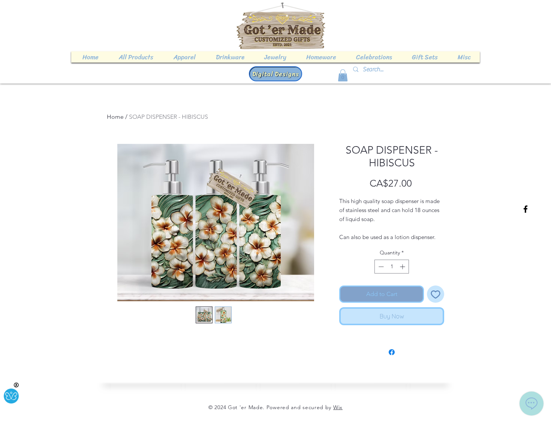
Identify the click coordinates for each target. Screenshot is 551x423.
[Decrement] (380, 266)
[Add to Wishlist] (435, 294)
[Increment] (403, 266)
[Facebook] (525, 209)
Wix (338, 407)
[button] (343, 75)
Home (115, 116)
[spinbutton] (391, 266)
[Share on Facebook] (391, 352)
